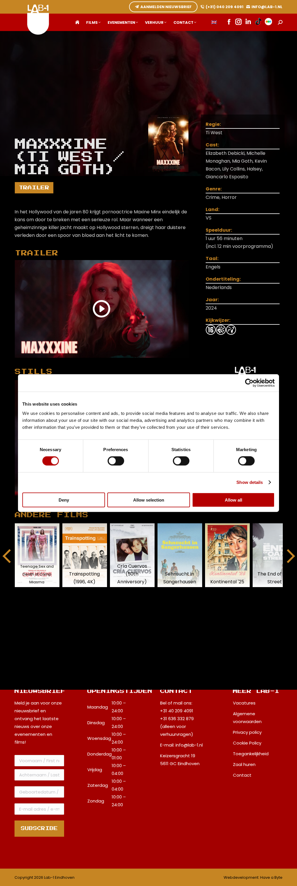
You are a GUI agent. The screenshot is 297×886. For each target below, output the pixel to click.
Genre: (214, 189)
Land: (212, 209)
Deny (64, 499)
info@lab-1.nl (189, 745)
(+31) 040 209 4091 (224, 7)
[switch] (116, 461)
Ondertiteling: (223, 279)
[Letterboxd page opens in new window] (268, 22)
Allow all (233, 499)
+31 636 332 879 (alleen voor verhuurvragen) (177, 726)
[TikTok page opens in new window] (258, 22)
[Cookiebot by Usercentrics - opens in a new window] (249, 383)
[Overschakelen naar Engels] (214, 22)
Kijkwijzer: (218, 320)
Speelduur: (219, 230)
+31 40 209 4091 (176, 711)
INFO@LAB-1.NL (266, 7)
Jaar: (212, 299)
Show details (249, 482)
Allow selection (148, 499)
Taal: (212, 258)
